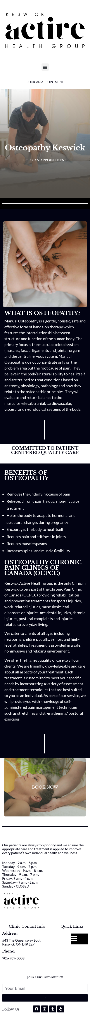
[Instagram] (44, 1008)
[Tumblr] (52, 1008)
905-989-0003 (13, 958)
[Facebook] (36, 1008)
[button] (45, 67)
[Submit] (45, 998)
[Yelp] (60, 1008)
